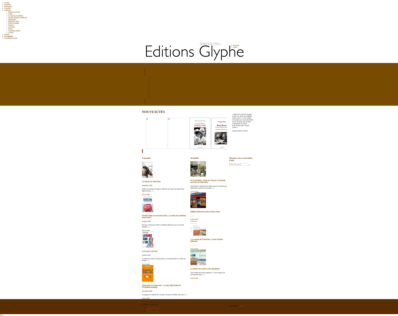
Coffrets (11, 32)
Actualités (7, 4)
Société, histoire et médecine (17, 17)
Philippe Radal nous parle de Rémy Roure (205, 211)
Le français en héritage (15, 15)
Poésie (10, 29)
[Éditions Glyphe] (196, 62)
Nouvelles (11, 27)
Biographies (12, 19)
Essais (10, 14)
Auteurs (6, 34)
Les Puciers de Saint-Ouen (151, 181)
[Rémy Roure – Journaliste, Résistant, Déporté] (221, 148)
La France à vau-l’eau (150, 251)
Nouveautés (8, 6)
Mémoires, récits (13, 21)
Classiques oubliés (14, 30)
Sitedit (241, 306)
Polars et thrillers (13, 23)
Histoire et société (14, 12)
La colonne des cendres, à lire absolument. (205, 268)
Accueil (6, 2)
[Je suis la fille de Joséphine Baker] (200, 148)
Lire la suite (146, 194)
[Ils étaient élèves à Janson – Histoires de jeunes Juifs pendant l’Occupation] (180, 148)
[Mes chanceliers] (156, 148)
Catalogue (7, 10)
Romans (11, 25)
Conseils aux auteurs (153, 311)
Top (1, 315)
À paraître (7, 8)
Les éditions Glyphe (10, 38)
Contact (148, 310)
